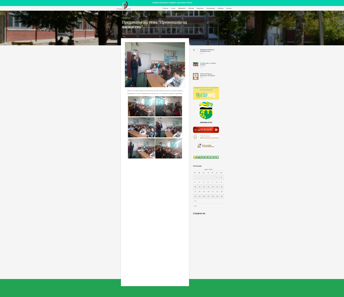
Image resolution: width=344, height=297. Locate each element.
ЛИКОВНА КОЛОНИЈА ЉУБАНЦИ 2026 (207, 50)
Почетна (165, 8)
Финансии (200, 8)
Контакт (229, 8)
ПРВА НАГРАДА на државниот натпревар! (207, 74)
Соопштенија (210, 8)
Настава (191, 8)
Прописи (220, 8)
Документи (181, 8)
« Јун (195, 206)
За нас (173, 8)
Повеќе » (202, 53)
